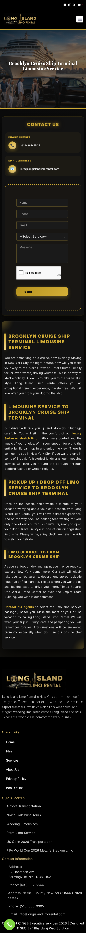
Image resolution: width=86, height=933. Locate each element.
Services (12, 760)
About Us (12, 769)
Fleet (9, 751)
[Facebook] (65, 4)
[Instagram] (70, 4)
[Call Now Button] (9, 924)
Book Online (15, 788)
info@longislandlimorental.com (39, 168)
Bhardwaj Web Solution (51, 928)
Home (10, 742)
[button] (79, 19)
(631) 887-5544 (30, 145)
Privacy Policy (16, 778)
